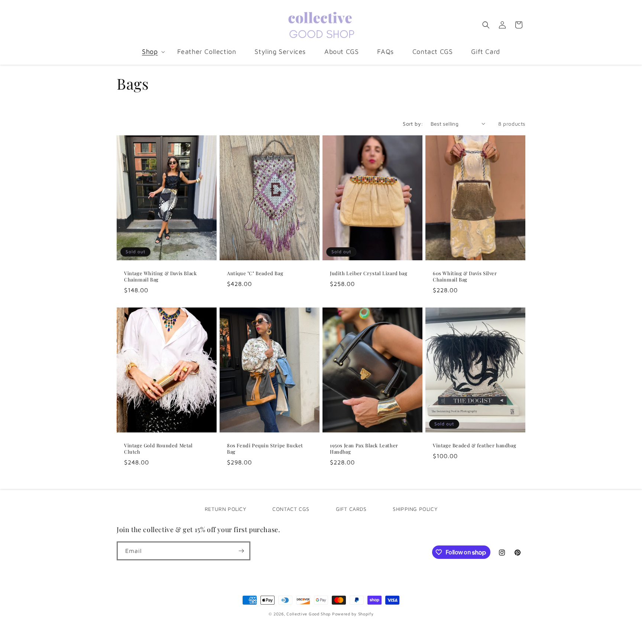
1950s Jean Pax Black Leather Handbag (364, 448)
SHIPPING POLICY (415, 509)
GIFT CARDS (351, 509)
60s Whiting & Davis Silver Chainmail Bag (465, 276)
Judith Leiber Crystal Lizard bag (368, 273)
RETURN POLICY (225, 509)
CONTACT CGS (290, 509)
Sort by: (413, 123)
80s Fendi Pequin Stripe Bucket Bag (265, 448)
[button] (150, 51)
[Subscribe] (241, 550)
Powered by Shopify (353, 613)
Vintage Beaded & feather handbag (474, 445)
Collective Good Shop (308, 613)
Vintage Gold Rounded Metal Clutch (158, 448)
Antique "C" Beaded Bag (255, 273)
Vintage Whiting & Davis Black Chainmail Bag (160, 276)
